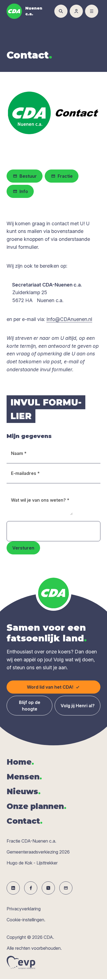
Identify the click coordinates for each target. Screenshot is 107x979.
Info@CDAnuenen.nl (69, 319)
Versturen (23, 548)
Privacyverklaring (24, 908)
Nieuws (24, 791)
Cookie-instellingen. (26, 919)
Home (20, 762)
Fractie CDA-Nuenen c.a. (31, 841)
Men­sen (24, 776)
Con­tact (25, 821)
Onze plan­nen (36, 806)
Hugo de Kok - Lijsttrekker (32, 863)
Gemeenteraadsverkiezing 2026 (38, 852)
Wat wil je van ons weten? (40, 500)
